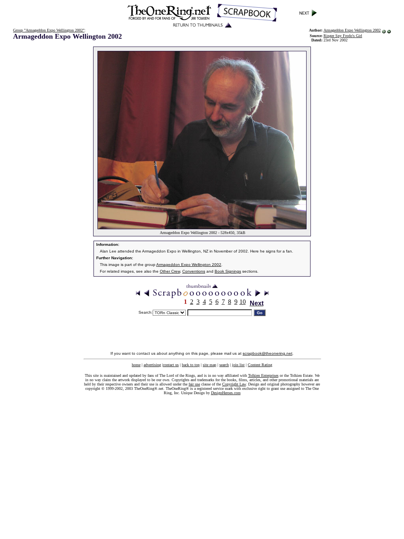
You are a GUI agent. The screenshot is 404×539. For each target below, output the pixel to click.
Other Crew (170, 271)
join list (238, 365)
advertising (152, 365)
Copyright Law (234, 384)
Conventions (193, 271)
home (136, 365)
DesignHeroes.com (226, 393)
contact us (171, 365)
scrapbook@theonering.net (267, 353)
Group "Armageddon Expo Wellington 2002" (48, 30)
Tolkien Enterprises (263, 375)
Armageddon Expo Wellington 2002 (352, 30)
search (224, 365)
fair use (194, 384)
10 (242, 301)
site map (209, 365)
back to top (191, 365)
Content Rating (260, 365)
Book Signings (228, 271)
